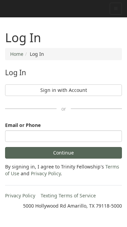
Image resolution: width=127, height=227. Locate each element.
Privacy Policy (46, 173)
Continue (63, 152)
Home (16, 54)
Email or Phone (23, 125)
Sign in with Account (63, 90)
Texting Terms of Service (68, 195)
